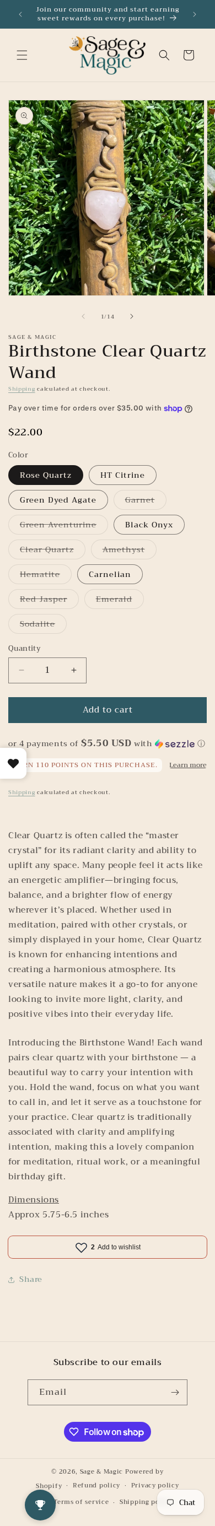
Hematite (46, 575)
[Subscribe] (175, 1392)
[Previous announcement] (20, 14)
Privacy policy (155, 1485)
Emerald (120, 600)
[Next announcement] (194, 14)
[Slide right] (132, 316)
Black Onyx (149, 524)
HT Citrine (122, 475)
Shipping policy (146, 1502)
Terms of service (81, 1502)
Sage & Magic (101, 1471)
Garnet (145, 501)
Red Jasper (49, 600)
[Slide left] (83, 316)
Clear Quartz (52, 550)
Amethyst (130, 550)
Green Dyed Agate (58, 499)
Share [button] (30, 1279)
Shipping (21, 388)
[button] (22, 55)
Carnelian (110, 574)
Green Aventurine (64, 526)
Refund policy (96, 1485)
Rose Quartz (46, 475)
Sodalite (43, 625)
